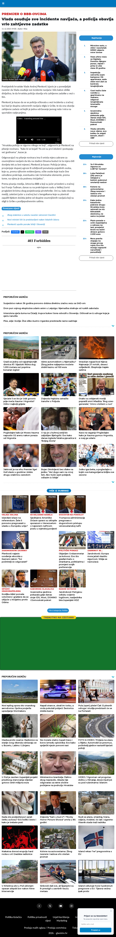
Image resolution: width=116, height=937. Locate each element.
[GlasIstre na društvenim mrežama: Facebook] (42, 906)
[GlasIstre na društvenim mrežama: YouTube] (63, 906)
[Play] (19, 139)
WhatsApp (29, 232)
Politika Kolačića (13, 917)
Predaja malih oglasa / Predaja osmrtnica (45, 928)
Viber (38, 232)
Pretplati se (95, 930)
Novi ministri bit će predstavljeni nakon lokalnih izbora (33, 220)
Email (45, 232)
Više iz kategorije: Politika (58, 610)
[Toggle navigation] (3, 3)
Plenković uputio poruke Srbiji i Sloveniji (26, 224)
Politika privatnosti (37, 917)
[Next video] (26, 139)
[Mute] (32, 139)
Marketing (62, 921)
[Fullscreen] (58, 139)
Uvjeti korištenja (61, 917)
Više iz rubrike (59, 490)
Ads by (57, 143)
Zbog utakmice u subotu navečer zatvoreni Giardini (31, 215)
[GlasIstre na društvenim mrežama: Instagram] (74, 906)
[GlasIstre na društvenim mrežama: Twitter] (53, 906)
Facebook (15, 232)
